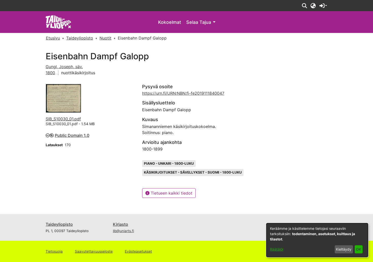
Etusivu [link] (53, 38)
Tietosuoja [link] (54, 251)
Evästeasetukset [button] (138, 251)
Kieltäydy (343, 249)
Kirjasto (120, 224)
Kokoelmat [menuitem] (169, 22)
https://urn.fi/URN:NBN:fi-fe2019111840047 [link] (183, 93)
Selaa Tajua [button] (198, 22)
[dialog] (317, 240)
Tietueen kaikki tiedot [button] (170, 193)
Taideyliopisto (59, 224)
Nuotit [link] (105, 38)
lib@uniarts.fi (123, 231)
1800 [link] (50, 72)
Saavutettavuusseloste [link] (94, 251)
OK (358, 249)
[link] (58, 21)
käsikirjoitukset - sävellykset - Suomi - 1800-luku (193, 172)
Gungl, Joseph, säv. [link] (64, 66)
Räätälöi (276, 249)
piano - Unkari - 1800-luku (169, 163)
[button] (304, 6)
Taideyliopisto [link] (79, 38)
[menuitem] (200, 22)
